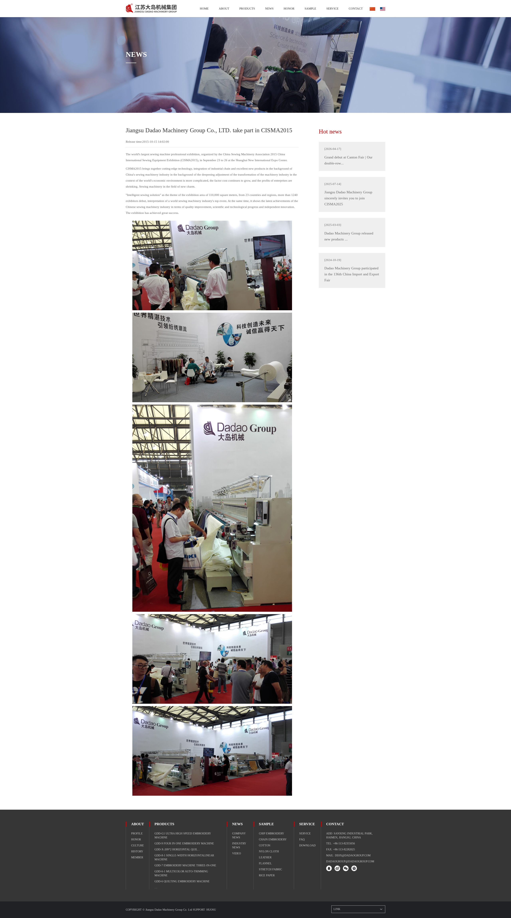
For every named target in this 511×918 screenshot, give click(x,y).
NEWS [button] (269, 8)
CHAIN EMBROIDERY (273, 839)
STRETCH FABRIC (270, 869)
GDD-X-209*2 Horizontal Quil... (177, 849)
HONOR (289, 8)
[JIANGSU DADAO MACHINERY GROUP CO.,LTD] (151, 9)
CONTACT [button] (356, 8)
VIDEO (236, 853)
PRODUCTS (247, 8)
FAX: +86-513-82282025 (340, 849)
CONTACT (335, 824)
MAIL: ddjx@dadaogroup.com (348, 855)
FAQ (302, 839)
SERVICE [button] (332, 8)
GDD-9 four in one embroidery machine (184, 843)
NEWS (237, 824)
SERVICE (307, 824)
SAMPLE (266, 824)
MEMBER (137, 857)
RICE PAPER (267, 875)
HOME (204, 8)
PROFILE (137, 833)
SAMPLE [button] (310, 8)
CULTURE (137, 845)
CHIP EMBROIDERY (271, 833)
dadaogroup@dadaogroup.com (350, 861)
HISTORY (137, 851)
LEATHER (265, 857)
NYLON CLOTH (269, 851)
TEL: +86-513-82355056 (340, 843)
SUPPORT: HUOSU (204, 909)
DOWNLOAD (307, 845)
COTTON (264, 845)
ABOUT (137, 824)
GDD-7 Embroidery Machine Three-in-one (185, 865)
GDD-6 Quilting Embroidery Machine (182, 881)
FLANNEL (265, 863)
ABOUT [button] (224, 8)
